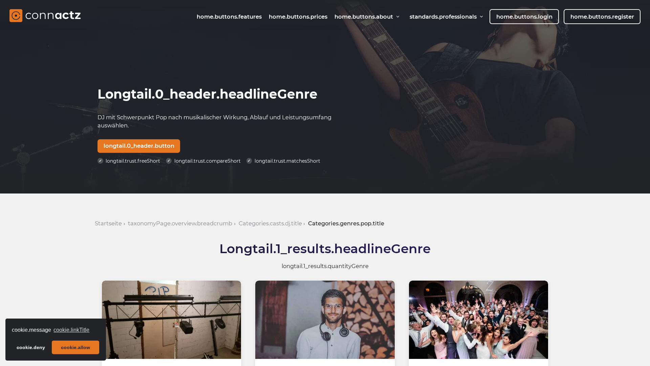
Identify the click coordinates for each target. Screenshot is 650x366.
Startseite (108, 223)
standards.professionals (443, 16)
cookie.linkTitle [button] (71, 330)
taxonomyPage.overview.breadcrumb (180, 223)
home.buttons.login (524, 16)
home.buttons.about (363, 16)
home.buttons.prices (298, 16)
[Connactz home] (45, 16)
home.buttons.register (602, 16)
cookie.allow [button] (75, 347)
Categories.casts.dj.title (270, 223)
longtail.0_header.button (139, 145)
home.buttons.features (229, 16)
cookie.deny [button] (31, 347)
